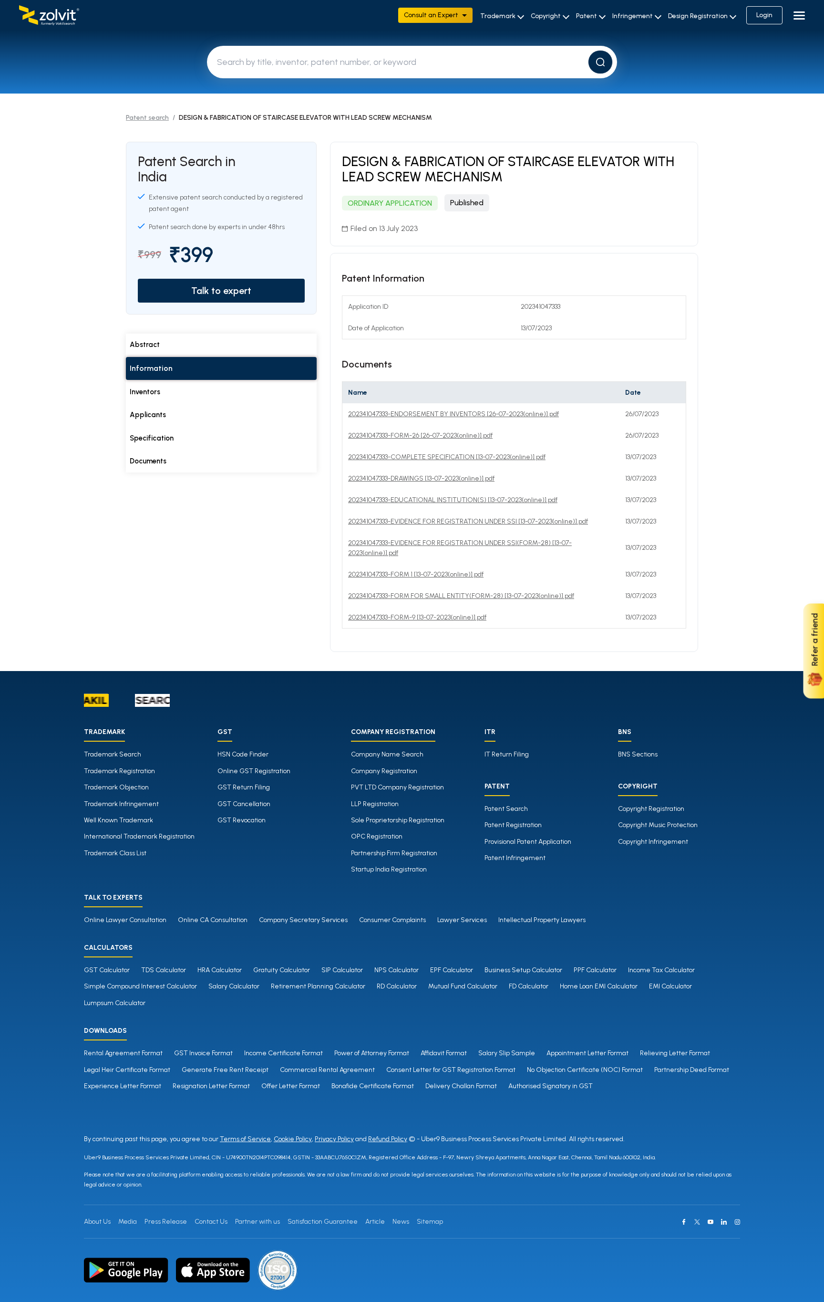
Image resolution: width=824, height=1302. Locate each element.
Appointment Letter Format (587, 1053)
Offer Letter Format (290, 1086)
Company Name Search (387, 754)
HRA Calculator (219, 970)
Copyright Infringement (653, 842)
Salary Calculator (233, 986)
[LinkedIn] (724, 1222)
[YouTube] (710, 1222)
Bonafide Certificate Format (372, 1086)
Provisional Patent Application (527, 842)
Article (375, 1222)
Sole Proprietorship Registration (397, 820)
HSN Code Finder (242, 754)
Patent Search (506, 809)
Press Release (165, 1222)
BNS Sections (638, 754)
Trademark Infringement (121, 804)
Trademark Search (112, 754)
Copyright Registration (651, 809)
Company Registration (384, 771)
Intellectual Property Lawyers (542, 920)
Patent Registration (513, 825)
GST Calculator (107, 970)
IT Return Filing (506, 754)
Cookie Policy (293, 1139)
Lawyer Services (462, 920)
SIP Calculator (342, 970)
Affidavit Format (444, 1053)
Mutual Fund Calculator (462, 986)
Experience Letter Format (122, 1086)
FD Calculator (528, 986)
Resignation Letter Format (211, 1086)
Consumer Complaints (392, 920)
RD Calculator (397, 986)
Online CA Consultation (212, 920)
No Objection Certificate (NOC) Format (585, 1070)
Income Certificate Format (283, 1053)
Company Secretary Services (303, 920)
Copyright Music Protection (658, 825)
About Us (97, 1222)
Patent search (147, 118)
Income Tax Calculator (661, 970)
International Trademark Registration (139, 836)
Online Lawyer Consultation (125, 920)
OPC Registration (376, 836)
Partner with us (257, 1222)
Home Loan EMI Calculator (599, 986)
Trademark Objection (116, 787)
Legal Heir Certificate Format (127, 1070)
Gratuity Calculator (281, 970)
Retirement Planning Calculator (318, 986)
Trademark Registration (119, 771)
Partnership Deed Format (691, 1070)
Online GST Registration (253, 771)
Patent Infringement (515, 858)
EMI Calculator (670, 986)
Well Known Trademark (118, 820)
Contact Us (211, 1222)
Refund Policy (387, 1139)
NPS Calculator (396, 970)
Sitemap (430, 1222)
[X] (697, 1222)
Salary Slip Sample (506, 1053)
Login (764, 15)
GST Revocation (241, 820)
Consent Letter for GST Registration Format (450, 1070)
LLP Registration (375, 804)
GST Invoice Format (203, 1053)
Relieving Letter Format (675, 1053)
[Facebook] (684, 1222)
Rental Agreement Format (123, 1053)
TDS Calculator (163, 970)
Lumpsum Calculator (114, 1003)
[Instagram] (737, 1222)
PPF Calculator (595, 970)
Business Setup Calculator (523, 970)
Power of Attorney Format (371, 1053)
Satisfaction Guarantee (323, 1222)
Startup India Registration (389, 869)
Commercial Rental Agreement (327, 1070)
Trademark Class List (115, 853)
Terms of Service (245, 1139)
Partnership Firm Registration (394, 853)
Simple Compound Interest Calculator (140, 986)
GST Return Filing (243, 787)
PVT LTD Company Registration (397, 787)
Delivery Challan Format (461, 1086)
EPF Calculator (451, 970)
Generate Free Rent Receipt (225, 1070)
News (400, 1222)
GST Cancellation (243, 804)
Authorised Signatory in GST (550, 1086)
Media (127, 1222)
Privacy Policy (334, 1139)
